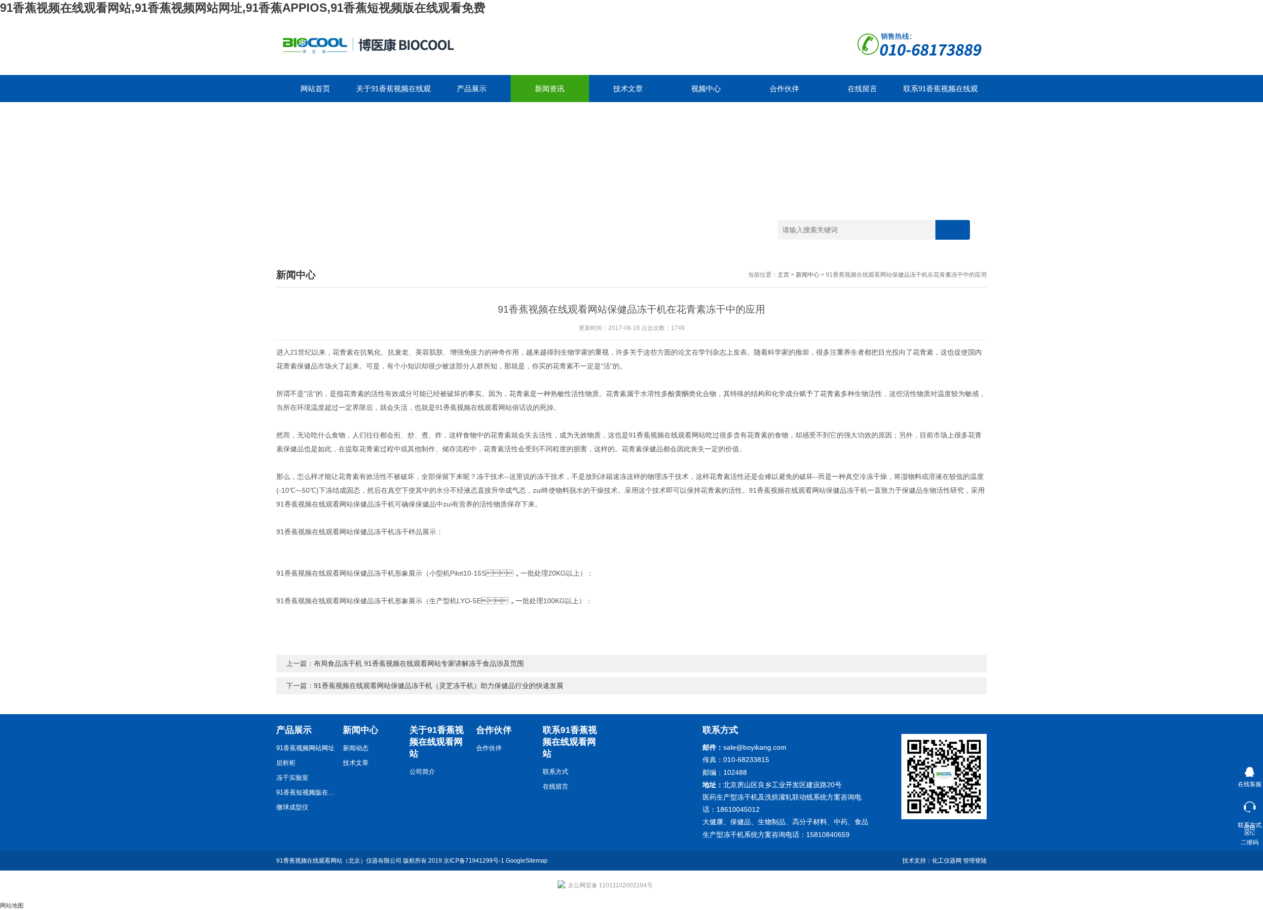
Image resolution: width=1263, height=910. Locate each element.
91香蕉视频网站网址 (305, 748)
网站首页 (315, 88)
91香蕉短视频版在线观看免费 (305, 792)
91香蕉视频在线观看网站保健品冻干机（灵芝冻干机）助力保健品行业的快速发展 (438, 686)
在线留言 (862, 88)
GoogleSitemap (527, 860)
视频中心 (706, 88)
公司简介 (422, 771)
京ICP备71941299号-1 (474, 860)
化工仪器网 (947, 860)
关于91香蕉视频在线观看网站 (393, 93)
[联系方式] (1249, 804)
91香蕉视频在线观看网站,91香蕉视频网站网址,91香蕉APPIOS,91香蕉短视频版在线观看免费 (242, 7)
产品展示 (471, 88)
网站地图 (12, 905)
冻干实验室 (292, 777)
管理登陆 (975, 860)
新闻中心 (807, 274)
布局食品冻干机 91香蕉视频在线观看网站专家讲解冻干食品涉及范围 (419, 663)
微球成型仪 (292, 807)
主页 (783, 274)
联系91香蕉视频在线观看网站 (940, 93)
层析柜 (286, 762)
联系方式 (555, 771)
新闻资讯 (549, 88)
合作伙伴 (784, 88)
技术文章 (628, 88)
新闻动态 (356, 748)
